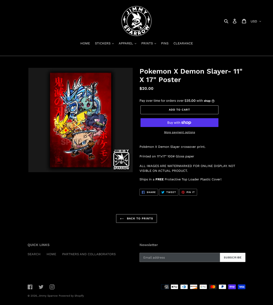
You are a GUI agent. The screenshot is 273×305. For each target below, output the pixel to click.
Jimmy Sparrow (48, 295)
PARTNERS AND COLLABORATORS (89, 254)
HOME (51, 254)
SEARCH (34, 254)
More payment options (179, 132)
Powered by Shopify (71, 295)
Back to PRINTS (139, 218)
